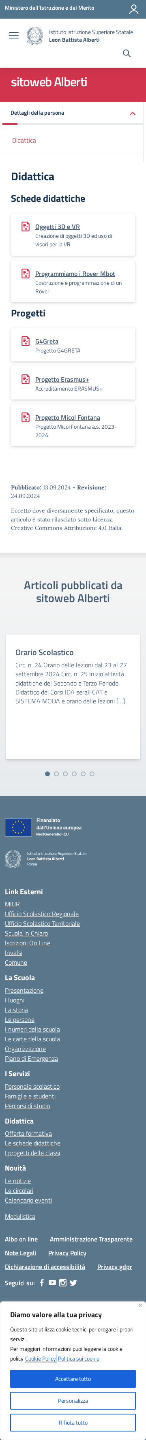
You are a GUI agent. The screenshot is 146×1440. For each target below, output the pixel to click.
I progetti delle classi (32, 1153)
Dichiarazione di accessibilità (45, 1266)
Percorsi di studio (27, 1106)
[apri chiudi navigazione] (14, 36)
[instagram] (63, 1282)
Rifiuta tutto (73, 1422)
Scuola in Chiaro (26, 933)
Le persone (19, 1019)
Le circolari (19, 1190)
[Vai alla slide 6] (92, 773)
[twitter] (73, 1282)
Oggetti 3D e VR (57, 226)
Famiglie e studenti (30, 1096)
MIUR (12, 904)
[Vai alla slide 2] (56, 773)
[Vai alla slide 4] (74, 773)
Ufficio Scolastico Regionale (42, 914)
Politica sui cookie (78, 1358)
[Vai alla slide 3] (65, 773)
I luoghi (14, 1000)
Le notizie (18, 1181)
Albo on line (21, 1239)
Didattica (24, 140)
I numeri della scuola (32, 1029)
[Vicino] (140, 1305)
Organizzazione (25, 1048)
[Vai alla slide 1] (47, 773)
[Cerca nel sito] (126, 54)
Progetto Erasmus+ (62, 379)
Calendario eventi (28, 1200)
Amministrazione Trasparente (91, 1239)
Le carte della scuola (32, 1039)
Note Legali (20, 1253)
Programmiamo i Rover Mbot (75, 273)
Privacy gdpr (114, 1266)
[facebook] (41, 1282)
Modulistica (20, 1216)
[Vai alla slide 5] (83, 773)
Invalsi (13, 952)
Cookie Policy (40, 1358)
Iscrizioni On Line (27, 943)
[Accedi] (134, 9)
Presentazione (24, 990)
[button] (73, 113)
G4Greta (46, 341)
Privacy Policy (67, 1253)
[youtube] (52, 1282)
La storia (16, 1010)
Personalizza (73, 1400)
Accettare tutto (73, 1378)
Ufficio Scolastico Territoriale (42, 923)
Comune (16, 962)
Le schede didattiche (32, 1143)
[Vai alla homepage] (35, 36)
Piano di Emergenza (31, 1058)
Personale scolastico (32, 1086)
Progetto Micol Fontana (67, 417)
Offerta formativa (28, 1133)
